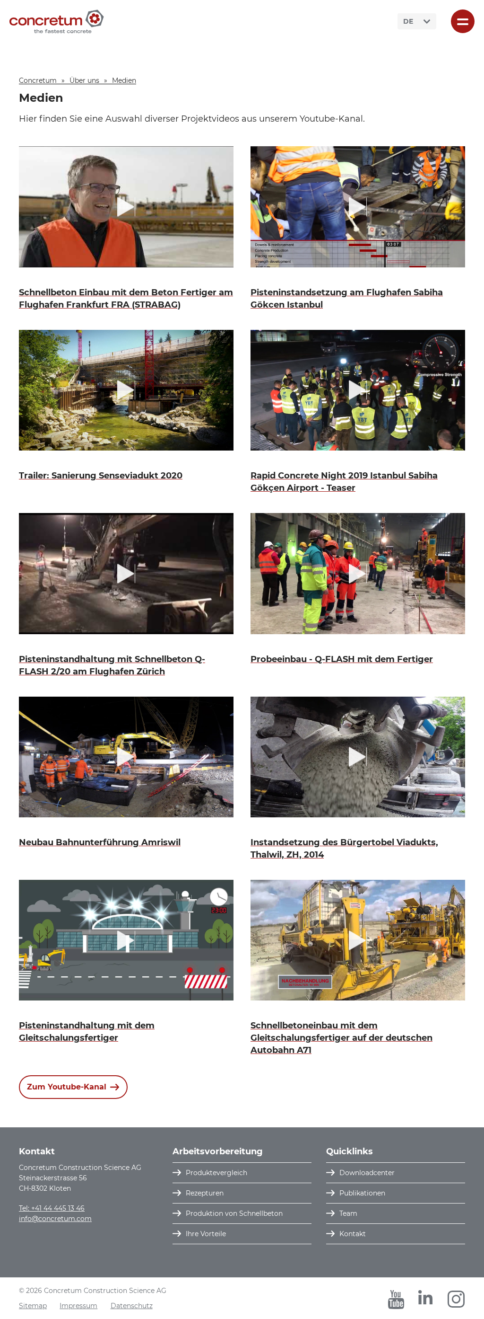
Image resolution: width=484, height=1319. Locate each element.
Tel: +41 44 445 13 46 (52, 1208)
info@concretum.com (55, 1218)
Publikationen (362, 1193)
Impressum (78, 1305)
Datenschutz (132, 1305)
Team (348, 1213)
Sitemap (33, 1305)
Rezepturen (205, 1193)
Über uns (84, 80)
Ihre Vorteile (206, 1234)
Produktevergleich (216, 1173)
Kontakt (352, 1234)
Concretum (38, 80)
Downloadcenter (367, 1173)
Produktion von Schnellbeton (234, 1213)
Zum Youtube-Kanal (66, 1086)
